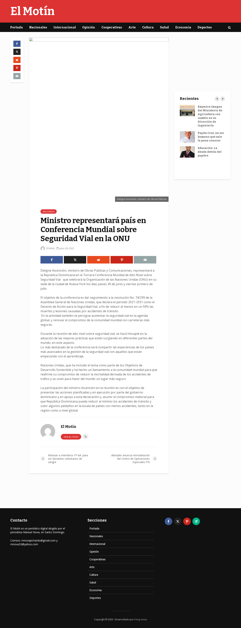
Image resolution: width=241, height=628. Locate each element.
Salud (164, 27)
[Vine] (196, 521)
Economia (183, 27)
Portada (16, 27)
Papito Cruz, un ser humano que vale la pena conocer (211, 136)
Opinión (88, 27)
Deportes (205, 27)
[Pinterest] (187, 521)
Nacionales (38, 27)
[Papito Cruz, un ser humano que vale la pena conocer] (187, 136)
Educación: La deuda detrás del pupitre (210, 152)
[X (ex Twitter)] (178, 521)
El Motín (32, 11)
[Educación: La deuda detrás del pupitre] (187, 151)
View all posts (71, 437)
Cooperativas (111, 27)
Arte (132, 27)
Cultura (148, 27)
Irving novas (140, 619)
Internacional (64, 27)
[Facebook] (168, 521)
